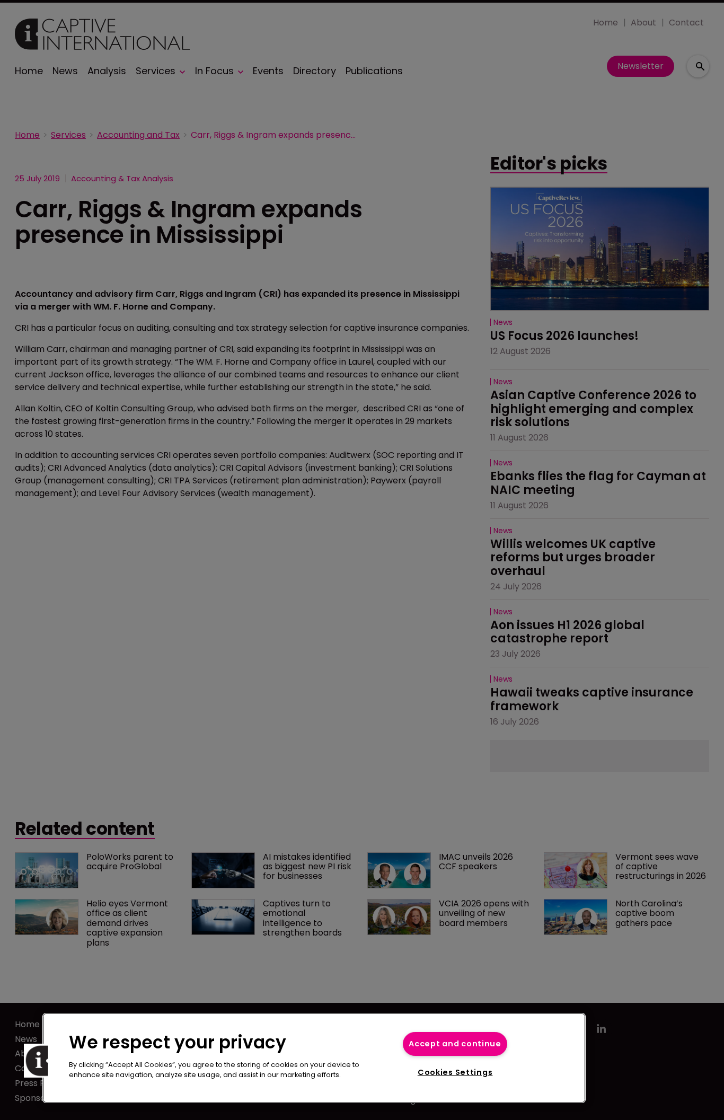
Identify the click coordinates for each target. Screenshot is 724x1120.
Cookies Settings (455, 1072)
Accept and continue (455, 1043)
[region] (314, 1058)
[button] (41, 1061)
